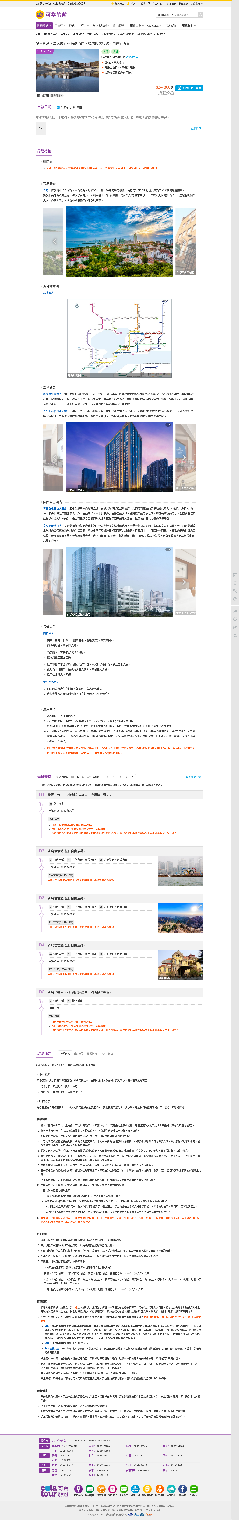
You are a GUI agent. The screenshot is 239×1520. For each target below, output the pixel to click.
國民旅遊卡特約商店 (149, 1514)
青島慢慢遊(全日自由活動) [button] (66, 851)
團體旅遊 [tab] (42, 25)
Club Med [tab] (153, 25)
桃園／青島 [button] (56, 795)
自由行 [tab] (59, 25)
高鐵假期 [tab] (187, 25)
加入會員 (119, 3)
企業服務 (171, 3)
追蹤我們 (195, 3)
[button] (55, 241)
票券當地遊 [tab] (100, 25)
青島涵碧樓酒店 (52, 525)
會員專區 (157, 3)
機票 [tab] (72, 25)
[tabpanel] (119, 1240)
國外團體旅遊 (50, 34)
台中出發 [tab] (118, 25)
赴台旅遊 (183, 3)
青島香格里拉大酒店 (55, 508)
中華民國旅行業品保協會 (136, 1514)
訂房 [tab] (83, 25)
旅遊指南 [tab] (92, 1053)
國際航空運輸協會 (142, 1514)
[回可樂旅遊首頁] (51, 14)
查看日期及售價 (192, 88)
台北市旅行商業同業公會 (130, 1514)
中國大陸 (65, 34)
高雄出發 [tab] (135, 25)
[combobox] (165, 14)
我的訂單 (145, 3)
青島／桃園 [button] (56, 992)
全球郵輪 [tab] (170, 25)
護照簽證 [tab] (78, 1053)
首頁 (38, 34)
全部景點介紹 (194, 777)
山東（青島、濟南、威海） (87, 34)
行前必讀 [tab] (65, 1053)
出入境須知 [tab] (107, 1053)
